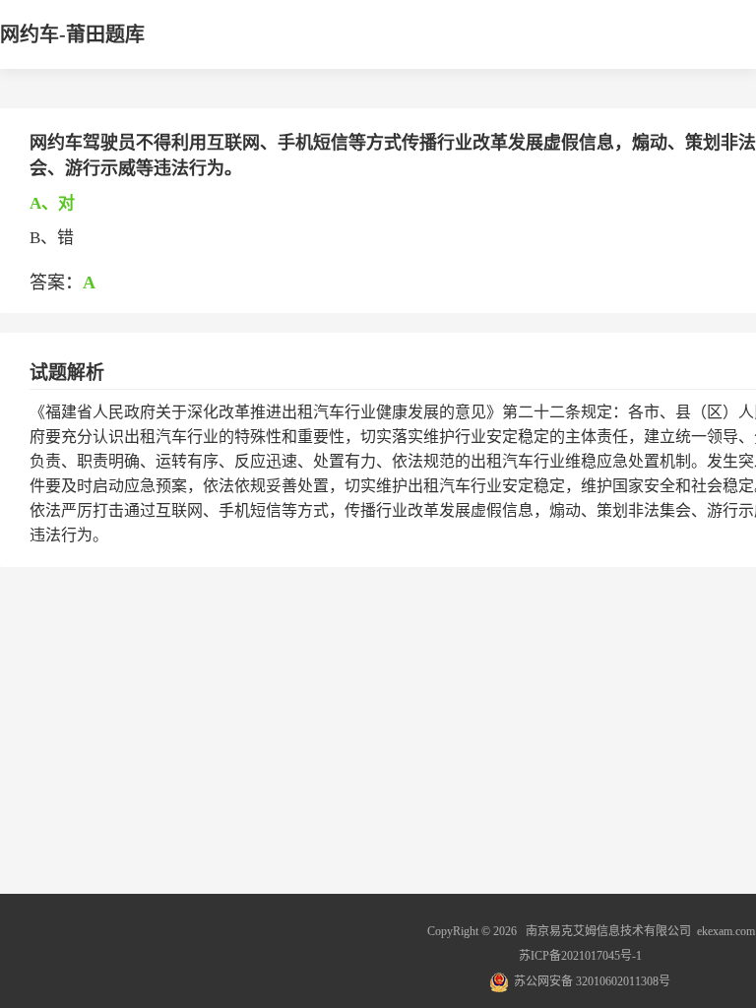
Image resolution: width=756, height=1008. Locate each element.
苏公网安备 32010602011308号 (592, 981)
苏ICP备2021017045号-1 (580, 956)
